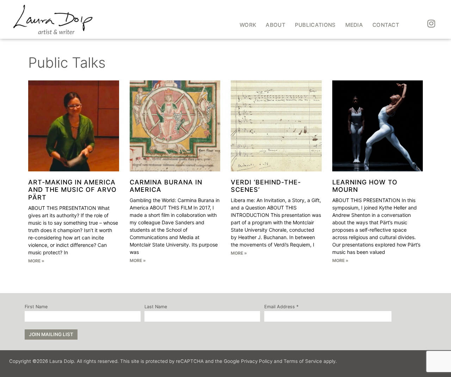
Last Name (155, 307)
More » (36, 260)
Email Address (281, 307)
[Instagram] (431, 23)
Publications (315, 25)
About (275, 25)
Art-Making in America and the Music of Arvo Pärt (72, 189)
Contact (385, 25)
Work (248, 25)
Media (354, 25)
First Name (36, 307)
